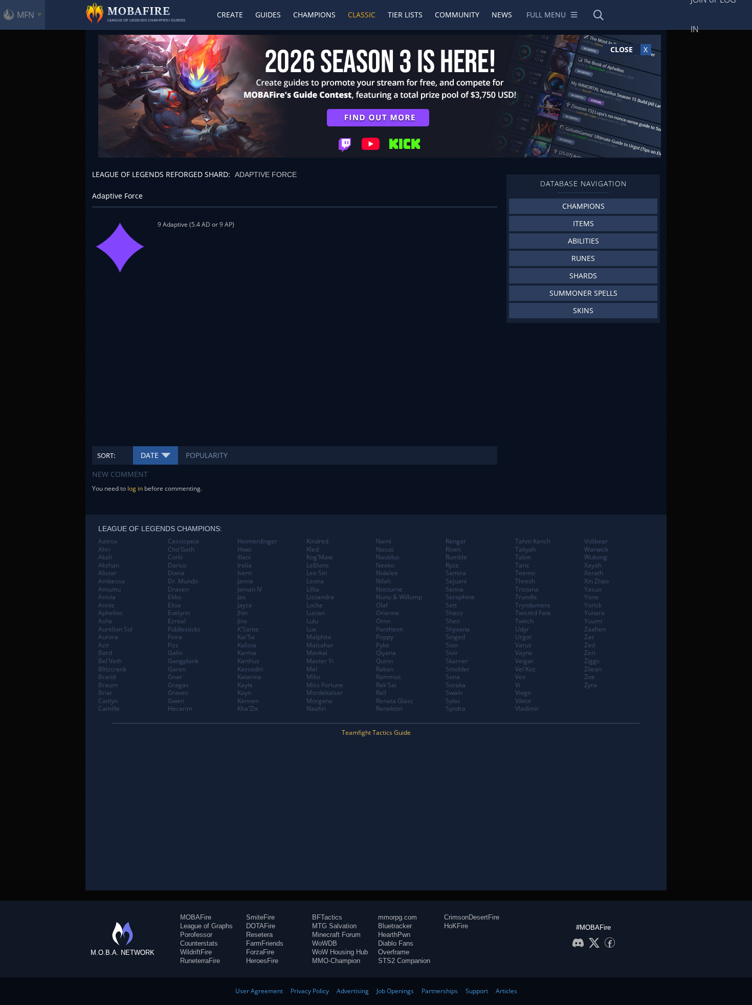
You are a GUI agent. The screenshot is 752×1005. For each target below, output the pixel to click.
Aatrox (107, 541)
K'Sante (248, 629)
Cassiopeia (183, 541)
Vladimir (527, 709)
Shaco (454, 613)
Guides (268, 14)
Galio (175, 653)
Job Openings (395, 991)
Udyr (522, 629)
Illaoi (244, 557)
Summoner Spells (583, 293)
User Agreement (259, 991)
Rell (381, 693)
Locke (314, 605)
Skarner (457, 661)
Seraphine (460, 597)
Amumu (109, 589)
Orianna (387, 613)
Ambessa (111, 581)
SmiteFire (260, 917)
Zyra (590, 685)
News (502, 14)
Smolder (458, 669)
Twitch (524, 621)
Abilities (583, 241)
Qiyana (386, 653)
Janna (245, 581)
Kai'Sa (246, 637)
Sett (451, 605)
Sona (453, 677)
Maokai (316, 653)
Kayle (245, 685)
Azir (103, 645)
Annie (106, 605)
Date (150, 455)
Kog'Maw (319, 557)
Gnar (175, 677)
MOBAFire (195, 917)
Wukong (595, 557)
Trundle (526, 597)
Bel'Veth (110, 661)
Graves (178, 693)
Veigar (524, 661)
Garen (177, 669)
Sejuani (456, 581)
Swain (454, 693)
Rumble (456, 557)
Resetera (259, 934)
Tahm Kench (532, 541)
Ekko (174, 597)
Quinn (384, 661)
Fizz (173, 645)
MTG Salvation (334, 926)
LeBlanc (317, 565)
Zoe (589, 677)
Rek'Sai (386, 685)
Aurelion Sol (115, 629)
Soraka (456, 685)
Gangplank (183, 661)
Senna (454, 589)
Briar (105, 693)
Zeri (589, 653)
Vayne (524, 653)
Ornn (383, 621)
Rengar (456, 541)
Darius (177, 565)
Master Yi (320, 661)
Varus (523, 645)
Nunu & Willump (399, 597)
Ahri (104, 549)
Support (477, 991)
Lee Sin (316, 573)
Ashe (105, 621)
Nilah (383, 581)
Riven (453, 549)
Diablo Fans (395, 943)
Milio (313, 677)
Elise (174, 605)
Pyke (382, 645)
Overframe (393, 952)
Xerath (593, 573)
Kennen (248, 701)
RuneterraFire (200, 961)
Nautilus (388, 557)
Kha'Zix (247, 709)
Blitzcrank (112, 669)
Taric (522, 565)
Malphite (318, 637)
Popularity (207, 455)
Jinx (242, 621)
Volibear (596, 541)
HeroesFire (262, 961)
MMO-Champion (336, 961)
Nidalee (387, 573)
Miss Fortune (324, 685)
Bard (105, 653)
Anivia (107, 597)
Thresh (525, 581)
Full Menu (546, 14)
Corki (175, 557)
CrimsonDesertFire (471, 917)
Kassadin (250, 669)
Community (457, 14)
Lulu (312, 621)
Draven (178, 589)
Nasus (385, 549)
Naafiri (316, 709)
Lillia (312, 589)
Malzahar (320, 645)
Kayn (244, 693)
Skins (583, 310)
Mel (311, 669)
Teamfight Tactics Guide (376, 732)
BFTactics (327, 917)
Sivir (452, 653)
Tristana (527, 589)
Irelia (244, 565)
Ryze (452, 565)
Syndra (456, 709)
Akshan (108, 565)
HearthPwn (394, 934)
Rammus (388, 677)
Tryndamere (532, 605)
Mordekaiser (324, 693)
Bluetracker (395, 926)
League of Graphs (206, 926)
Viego (523, 693)
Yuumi (593, 621)
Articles (506, 991)
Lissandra (320, 597)
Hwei (244, 549)
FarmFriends (264, 943)
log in (135, 488)
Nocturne (389, 589)
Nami (383, 541)
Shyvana (458, 629)
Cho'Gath (181, 549)
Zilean (593, 669)
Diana (176, 573)
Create (230, 14)
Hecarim (180, 709)
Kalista (246, 645)
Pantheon (389, 629)
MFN (25, 14)
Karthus (248, 661)
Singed (455, 637)
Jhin (242, 613)
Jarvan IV (249, 589)
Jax (241, 597)
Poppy (384, 637)
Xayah (593, 565)
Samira (456, 573)
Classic (361, 14)
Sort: (106, 455)
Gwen (176, 701)
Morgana (319, 701)
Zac (589, 637)
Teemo (525, 573)
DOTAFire (260, 926)
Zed (589, 645)
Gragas (178, 685)
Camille (109, 709)
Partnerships (440, 991)
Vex (520, 677)
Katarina (249, 677)
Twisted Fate (533, 613)
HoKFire (456, 926)
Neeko (385, 565)
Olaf (382, 605)
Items (583, 223)
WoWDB (324, 943)
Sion (452, 645)
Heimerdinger (257, 541)
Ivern (244, 573)
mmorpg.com (397, 917)
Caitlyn (108, 701)
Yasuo (593, 589)
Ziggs (592, 661)
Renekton (389, 709)
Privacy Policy (310, 991)
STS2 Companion (404, 961)
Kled (312, 549)
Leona (315, 581)
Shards (583, 275)
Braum (108, 685)
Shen (453, 621)
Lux (311, 629)
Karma (246, 653)
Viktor (523, 701)
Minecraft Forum (336, 934)
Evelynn (179, 613)
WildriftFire (196, 952)
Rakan (384, 669)
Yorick (593, 605)
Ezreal (177, 621)
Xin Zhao (596, 581)
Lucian (315, 613)
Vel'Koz (525, 669)
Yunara (594, 613)
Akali (105, 557)
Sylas (453, 701)
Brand (107, 677)
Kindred (317, 541)
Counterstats (199, 943)
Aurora (108, 637)
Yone (591, 597)
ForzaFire (260, 952)
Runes (583, 258)
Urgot (523, 637)
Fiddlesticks (184, 629)
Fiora (175, 637)
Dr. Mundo (183, 581)
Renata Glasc (394, 701)
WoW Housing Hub (340, 952)
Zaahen (595, 629)
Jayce (244, 605)
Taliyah (525, 549)
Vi (517, 685)
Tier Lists (405, 14)
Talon (523, 557)
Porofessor (196, 934)
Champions (314, 14)
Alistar (107, 573)
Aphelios (110, 613)
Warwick (596, 549)
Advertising (353, 991)
